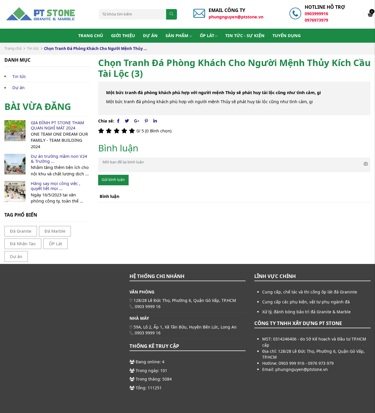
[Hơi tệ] (109, 131)
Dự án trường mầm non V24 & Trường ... (59, 158)
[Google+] (136, 121)
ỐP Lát (207, 35)
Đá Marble (55, 231)
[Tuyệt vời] (133, 131)
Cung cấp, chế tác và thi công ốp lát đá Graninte (309, 292)
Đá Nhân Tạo (23, 243)
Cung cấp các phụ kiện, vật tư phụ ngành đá (306, 302)
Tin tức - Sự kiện (245, 35)
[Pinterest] (146, 121)
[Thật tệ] (102, 131)
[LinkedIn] (155, 121)
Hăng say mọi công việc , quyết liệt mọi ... (55, 186)
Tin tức (33, 48)
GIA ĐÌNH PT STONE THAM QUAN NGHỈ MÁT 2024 (57, 125)
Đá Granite (20, 231)
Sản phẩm (177, 35)
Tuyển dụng (286, 35)
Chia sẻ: (106, 121)
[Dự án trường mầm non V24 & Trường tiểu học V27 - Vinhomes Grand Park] (14, 164)
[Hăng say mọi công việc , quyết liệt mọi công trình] (14, 191)
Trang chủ (90, 35)
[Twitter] (127, 121)
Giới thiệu (123, 35)
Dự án (150, 35)
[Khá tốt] (125, 131)
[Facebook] (118, 121)
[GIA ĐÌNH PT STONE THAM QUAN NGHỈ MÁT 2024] (14, 130)
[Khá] (117, 131)
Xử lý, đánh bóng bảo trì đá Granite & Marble (306, 311)
